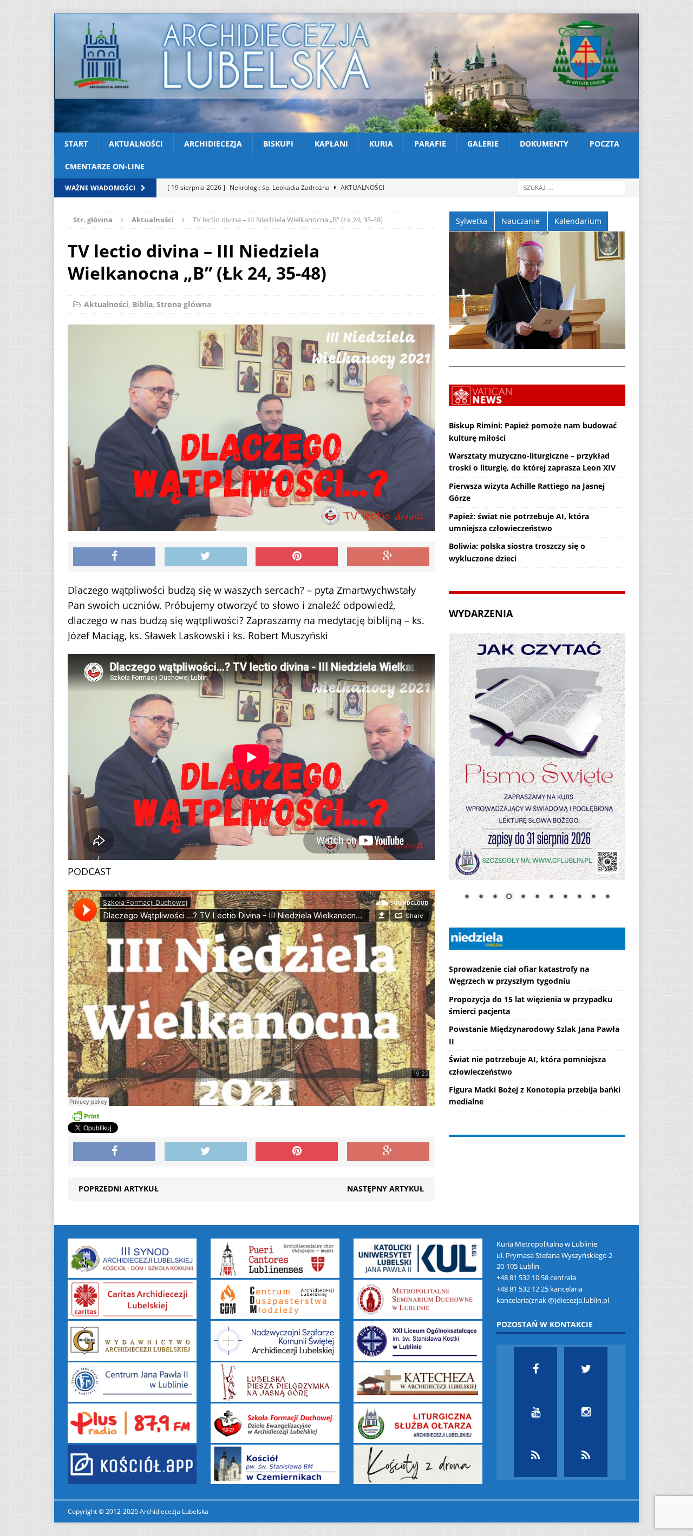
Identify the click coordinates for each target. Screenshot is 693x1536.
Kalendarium (578, 221)
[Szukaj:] (571, 187)
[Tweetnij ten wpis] (206, 557)
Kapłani (331, 143)
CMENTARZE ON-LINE (105, 166)
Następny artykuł (385, 1188)
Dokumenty (544, 143)
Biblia (142, 304)
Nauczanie (520, 221)
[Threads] (585, 1455)
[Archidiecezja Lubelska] (346, 73)
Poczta (604, 143)
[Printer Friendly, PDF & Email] (85, 1115)
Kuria (381, 143)
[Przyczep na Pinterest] (297, 557)
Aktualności (136, 143)
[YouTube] (535, 1412)
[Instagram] (585, 1412)
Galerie (483, 143)
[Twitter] (585, 1369)
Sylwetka (471, 221)
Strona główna (183, 304)
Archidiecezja (213, 143)
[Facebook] (535, 1369)
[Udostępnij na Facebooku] (114, 557)
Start (76, 143)
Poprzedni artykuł (119, 1188)
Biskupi (278, 143)
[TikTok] (535, 1455)
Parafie (430, 143)
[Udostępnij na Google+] (388, 557)
